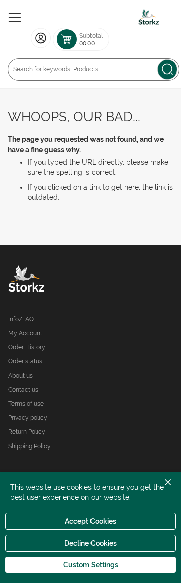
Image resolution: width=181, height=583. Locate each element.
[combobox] (93, 69)
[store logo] (148, 17)
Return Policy (26, 431)
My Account (25, 333)
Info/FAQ (21, 319)
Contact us (23, 389)
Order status (25, 361)
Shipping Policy (29, 446)
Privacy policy (27, 417)
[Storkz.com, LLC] (49, 280)
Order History (26, 347)
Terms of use (26, 403)
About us (20, 375)
